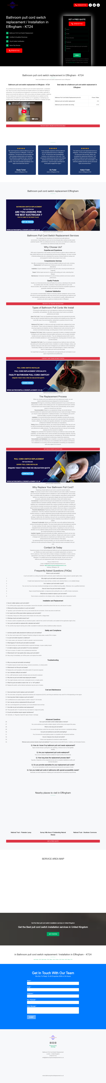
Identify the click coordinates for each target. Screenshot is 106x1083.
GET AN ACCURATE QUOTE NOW (53, 449)
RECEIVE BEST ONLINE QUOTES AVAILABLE (53, 125)
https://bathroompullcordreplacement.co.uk (55, 565)
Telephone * (30, 993)
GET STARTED (53, 934)
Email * (29, 987)
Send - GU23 (64, 959)
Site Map (53, 1046)
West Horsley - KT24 (45, 959)
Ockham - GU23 (58, 959)
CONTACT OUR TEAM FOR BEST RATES (53, 358)
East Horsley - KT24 (37, 959)
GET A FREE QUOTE (53, 841)
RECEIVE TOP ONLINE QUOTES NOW (53, 303)
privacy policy (72, 62)
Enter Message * (31, 1006)
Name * (29, 980)
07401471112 (81, 5)
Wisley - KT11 (70, 959)
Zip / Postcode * (31, 999)
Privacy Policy (53, 1045)
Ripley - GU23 (52, 959)
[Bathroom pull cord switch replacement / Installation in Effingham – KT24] (53, 1037)
